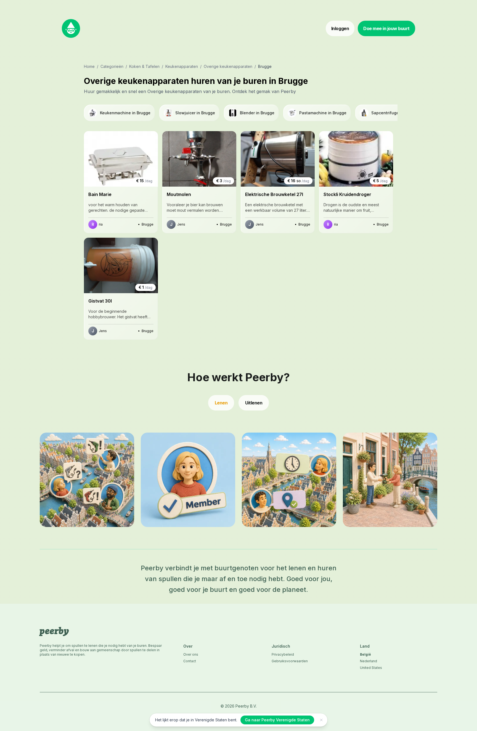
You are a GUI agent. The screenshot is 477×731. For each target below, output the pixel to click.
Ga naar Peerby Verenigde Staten (277, 719)
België (365, 654)
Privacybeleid (283, 654)
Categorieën (111, 66)
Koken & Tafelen (144, 66)
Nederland (368, 661)
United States (371, 668)
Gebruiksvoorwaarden (290, 661)
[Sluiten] (321, 720)
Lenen (221, 403)
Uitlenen (253, 403)
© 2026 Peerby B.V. (239, 706)
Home (89, 66)
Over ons (190, 654)
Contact (189, 661)
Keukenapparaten (181, 66)
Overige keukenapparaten (228, 66)
